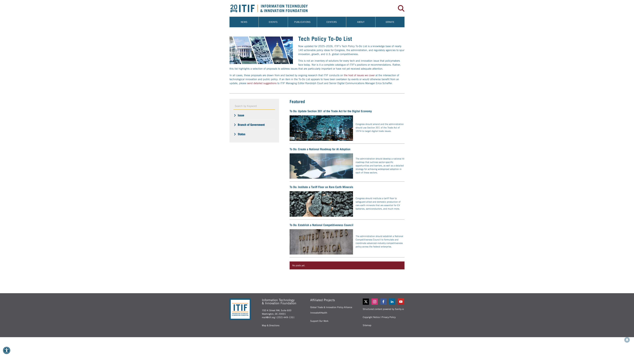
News (244, 22)
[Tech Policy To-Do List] (261, 50)
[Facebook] (383, 301)
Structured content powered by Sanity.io (383, 309)
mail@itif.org (268, 317)
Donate (390, 22)
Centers (331, 22)
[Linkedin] (392, 301)
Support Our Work (319, 321)
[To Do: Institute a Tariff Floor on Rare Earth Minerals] (321, 204)
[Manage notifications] (627, 339)
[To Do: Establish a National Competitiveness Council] (321, 242)
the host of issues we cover (359, 75)
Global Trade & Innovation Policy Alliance (331, 307)
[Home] (273, 8)
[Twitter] (366, 301)
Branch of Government (251, 124)
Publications (302, 22)
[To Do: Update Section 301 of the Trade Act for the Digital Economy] (321, 128)
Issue (241, 115)
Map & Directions (270, 325)
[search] (401, 8)
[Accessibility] (7, 350)
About (361, 22)
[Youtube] (401, 301)
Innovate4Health (318, 313)
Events (273, 22)
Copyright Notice (371, 317)
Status (241, 134)
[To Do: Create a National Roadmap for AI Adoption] (321, 166)
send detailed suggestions (262, 83)
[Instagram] (374, 301)
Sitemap (367, 325)
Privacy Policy (389, 317)
